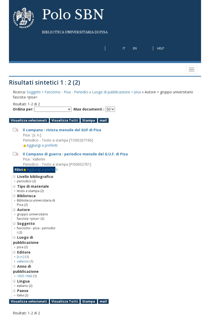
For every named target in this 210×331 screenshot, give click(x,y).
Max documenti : (89, 109)
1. (17, 130)
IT (124, 48)
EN (135, 48)
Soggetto (26, 223)
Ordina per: (23, 109)
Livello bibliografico (35, 176)
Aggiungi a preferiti (42, 145)
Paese (22, 290)
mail (103, 120)
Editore (23, 252)
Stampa (88, 120)
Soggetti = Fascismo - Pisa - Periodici (58, 91)
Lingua (23, 281)
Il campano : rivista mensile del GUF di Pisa (62, 129)
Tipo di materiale (33, 186)
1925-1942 (24, 276)
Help (160, 48)
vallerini (23, 261)
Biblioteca (26, 195)
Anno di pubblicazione (26, 269)
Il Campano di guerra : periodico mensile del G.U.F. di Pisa (75, 154)
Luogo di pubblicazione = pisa (117, 91)
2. (17, 154)
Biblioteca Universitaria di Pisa (75, 32)
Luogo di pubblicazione (26, 240)
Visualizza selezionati (29, 120)
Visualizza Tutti (64, 120)
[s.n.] (20, 257)
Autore (23, 209)
